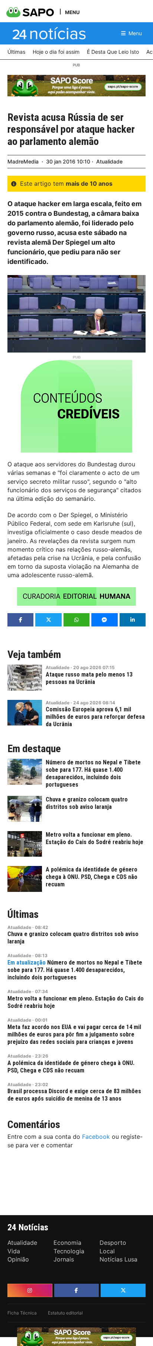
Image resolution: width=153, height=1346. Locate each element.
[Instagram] (29, 1290)
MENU (72, 12)
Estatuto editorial (65, 1313)
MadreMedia (23, 161)
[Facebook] (76, 1290)
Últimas (23, 914)
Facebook (96, 1136)
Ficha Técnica (22, 1313)
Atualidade (109, 161)
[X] (123, 1290)
